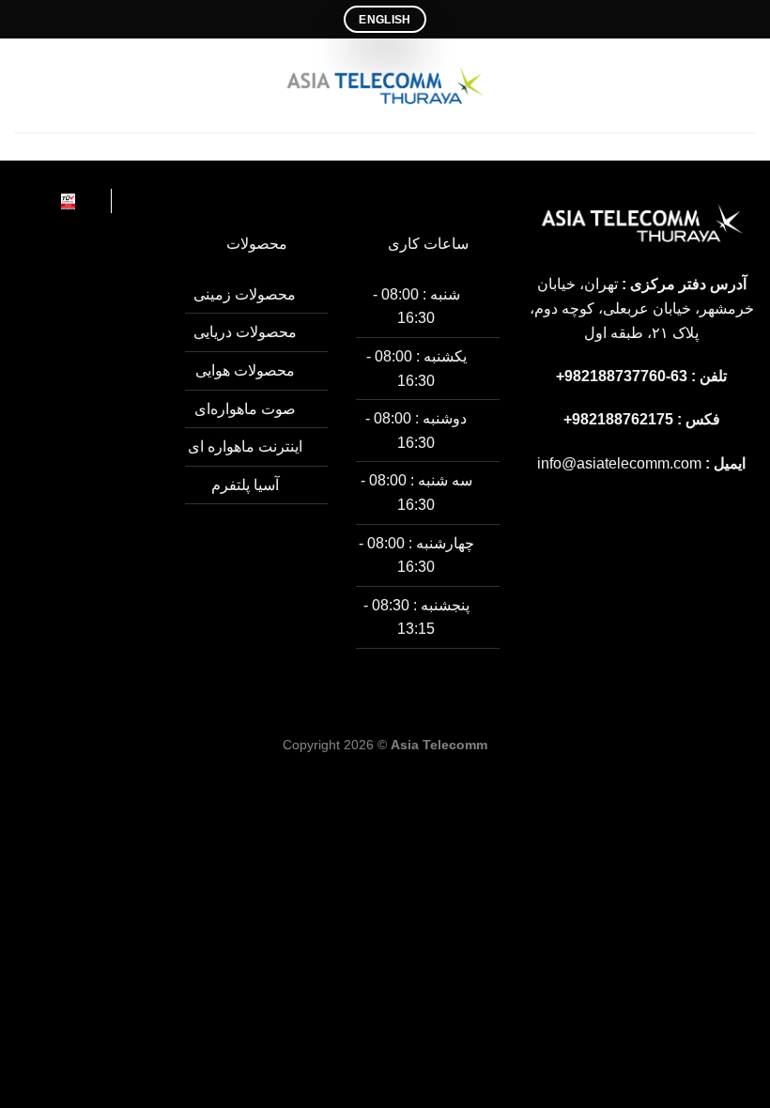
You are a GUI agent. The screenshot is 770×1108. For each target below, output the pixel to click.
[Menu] (744, 85)
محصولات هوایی (245, 370)
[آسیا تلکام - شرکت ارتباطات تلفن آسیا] (385, 85)
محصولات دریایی (245, 332)
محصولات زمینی (244, 294)
